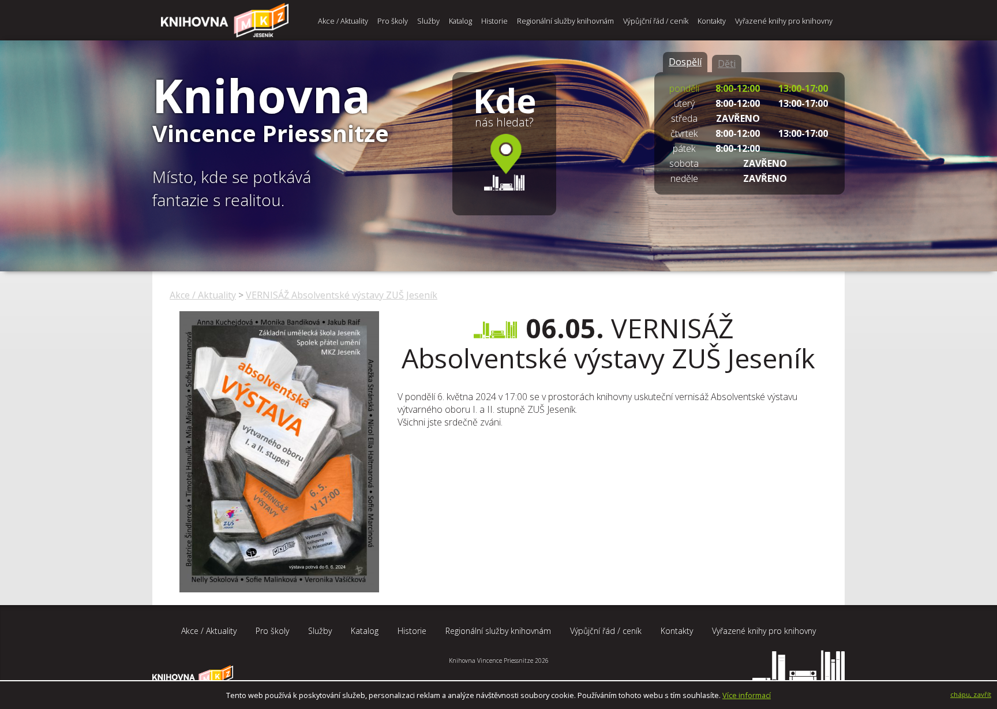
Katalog (460, 21)
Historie (494, 21)
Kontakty (712, 21)
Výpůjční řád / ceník (655, 21)
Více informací (746, 695)
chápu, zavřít (970, 694)
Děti (727, 63)
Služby (428, 21)
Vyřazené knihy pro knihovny (784, 21)
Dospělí (685, 61)
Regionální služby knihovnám (565, 21)
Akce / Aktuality (343, 21)
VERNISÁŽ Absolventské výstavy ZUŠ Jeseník (341, 295)
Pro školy (392, 21)
